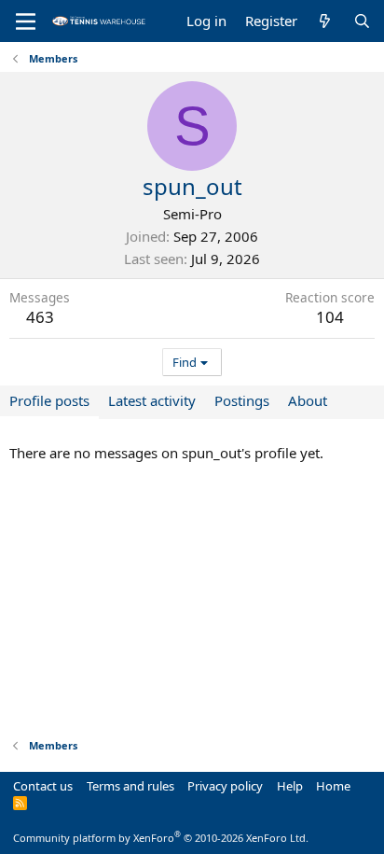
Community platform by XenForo (161, 838)
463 (40, 317)
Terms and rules (130, 785)
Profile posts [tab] (49, 400)
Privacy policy (225, 785)
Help (290, 785)
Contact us (43, 785)
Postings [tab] (241, 400)
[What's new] (325, 21)
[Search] (362, 21)
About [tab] (307, 400)
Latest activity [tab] (152, 400)
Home (333, 785)
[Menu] (26, 21)
